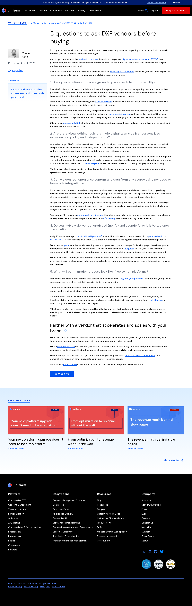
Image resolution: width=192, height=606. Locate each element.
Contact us (147, 522)
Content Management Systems (69, 500)
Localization (14, 531)
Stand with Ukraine (151, 504)
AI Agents (13, 518)
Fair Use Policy (31, 586)
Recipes (101, 509)
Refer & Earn (103, 540)
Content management (19, 504)
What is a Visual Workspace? (112, 531)
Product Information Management (70, 540)
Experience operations (108, 536)
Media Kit (146, 527)
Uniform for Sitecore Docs (110, 518)
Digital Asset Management (66, 522)
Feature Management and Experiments (73, 527)
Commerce (58, 504)
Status (145, 540)
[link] (176, 10)
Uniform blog (17, 23)
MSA (42, 586)
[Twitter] (143, 551)
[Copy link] (65, 330)
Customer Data (61, 509)
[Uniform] (11, 10)
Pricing (11, 540)
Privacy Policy (15, 586)
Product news (104, 522)
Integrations (14, 536)
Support (146, 531)
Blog (99, 500)
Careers (146, 518)
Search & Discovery (63, 531)
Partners (12, 549)
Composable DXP (17, 500)
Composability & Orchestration (24, 527)
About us (146, 500)
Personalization (16, 513)
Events (145, 513)
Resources (102, 504)
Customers (14, 545)
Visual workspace (17, 509)
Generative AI (60, 518)
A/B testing (14, 522)
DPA (48, 586)
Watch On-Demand (156, 2)
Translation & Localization (66, 536)
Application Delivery (63, 513)
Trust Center (148, 536)
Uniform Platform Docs (108, 513)
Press (144, 509)
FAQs (99, 527)
